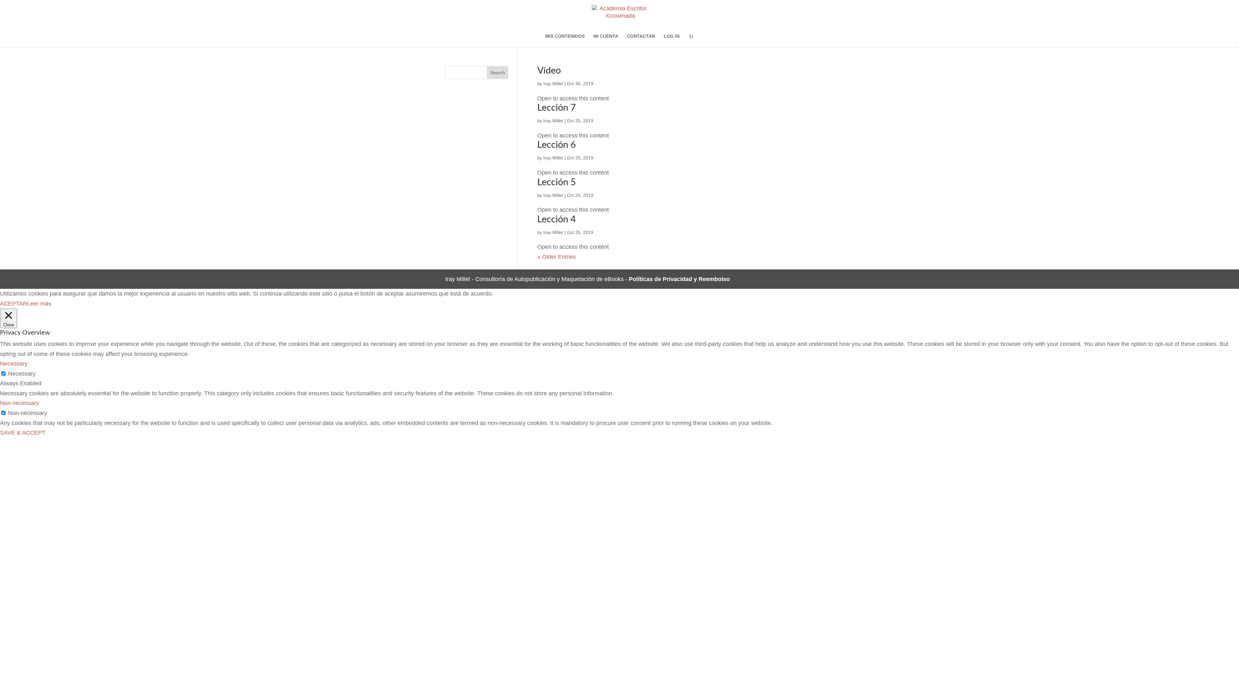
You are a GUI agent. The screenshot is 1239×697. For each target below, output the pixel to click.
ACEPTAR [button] (13, 303)
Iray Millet (553, 83)
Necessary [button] (13, 363)
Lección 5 (556, 182)
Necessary (21, 373)
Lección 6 (556, 145)
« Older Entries (556, 257)
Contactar (641, 36)
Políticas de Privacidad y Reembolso (679, 279)
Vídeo (549, 71)
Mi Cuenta (605, 36)
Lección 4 (556, 219)
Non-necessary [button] (19, 403)
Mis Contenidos (565, 36)
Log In (672, 36)
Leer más (39, 303)
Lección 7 (556, 108)
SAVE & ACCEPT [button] (22, 432)
